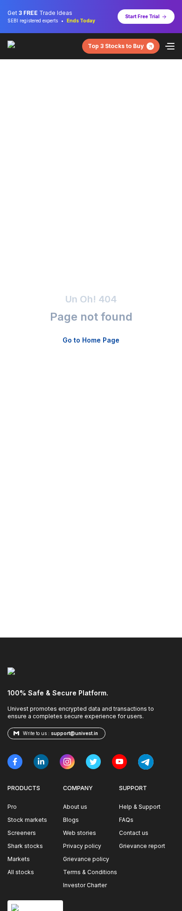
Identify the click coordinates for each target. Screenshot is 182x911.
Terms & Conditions (90, 872)
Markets (18, 858)
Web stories (79, 832)
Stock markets (27, 819)
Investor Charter (85, 885)
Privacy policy (82, 845)
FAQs (126, 819)
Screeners (21, 832)
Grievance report (142, 845)
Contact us (133, 832)
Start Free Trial (142, 16)
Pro (12, 806)
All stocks (20, 872)
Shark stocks (25, 845)
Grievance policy (86, 858)
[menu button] (170, 46)
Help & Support (140, 806)
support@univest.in (74, 733)
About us (75, 806)
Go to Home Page (91, 340)
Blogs (71, 819)
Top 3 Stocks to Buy (116, 45)
